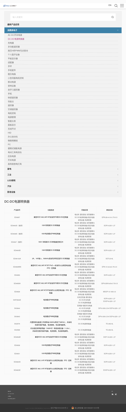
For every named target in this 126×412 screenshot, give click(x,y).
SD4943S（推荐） (17, 226)
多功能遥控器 (14, 46)
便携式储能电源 (15, 148)
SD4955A (17, 283)
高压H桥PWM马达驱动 (18, 50)
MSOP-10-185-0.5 (109, 292)
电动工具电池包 (15, 152)
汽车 (9, 186)
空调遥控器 (13, 109)
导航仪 (11, 101)
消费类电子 (12, 30)
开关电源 (12, 160)
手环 (10, 66)
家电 (9, 168)
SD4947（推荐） (17, 242)
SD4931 (17, 354)
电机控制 (12, 113)
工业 (9, 174)
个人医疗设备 (14, 54)
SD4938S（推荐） (17, 234)
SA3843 (17, 317)
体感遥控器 (13, 97)
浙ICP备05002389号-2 (59, 408)
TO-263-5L (109, 324)
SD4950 (17, 275)
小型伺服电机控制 (16, 78)
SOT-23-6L (109, 259)
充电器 (11, 42)
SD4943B (17, 250)
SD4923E (17, 370)
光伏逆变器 (81, 297)
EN (110, 5)
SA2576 (17, 324)
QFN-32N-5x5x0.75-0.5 (109, 283)
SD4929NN (17, 267)
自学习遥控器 (14, 89)
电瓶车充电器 (87, 306)
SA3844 (17, 308)
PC (9, 144)
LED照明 (11, 180)
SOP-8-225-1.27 (109, 226)
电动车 (77, 214)
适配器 (11, 62)
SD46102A (17, 259)
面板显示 (12, 124)
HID (9, 132)
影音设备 (11, 192)
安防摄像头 (91, 214)
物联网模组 (13, 140)
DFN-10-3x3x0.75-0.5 (109, 267)
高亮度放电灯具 (15, 163)
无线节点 (12, 128)
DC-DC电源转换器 (16, 38)
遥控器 (11, 105)
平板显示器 (13, 58)
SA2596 (17, 330)
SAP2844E (17, 300)
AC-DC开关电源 (15, 35)
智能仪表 (12, 121)
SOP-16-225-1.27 (109, 337)
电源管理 (12, 117)
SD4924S (17, 362)
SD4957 (17, 217)
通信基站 (83, 214)
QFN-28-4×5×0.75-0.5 (109, 217)
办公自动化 (13, 136)
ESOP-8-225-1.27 (109, 301)
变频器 (79, 306)
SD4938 (17, 345)
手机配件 (12, 70)
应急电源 (12, 156)
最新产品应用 (13, 24)
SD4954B (17, 337)
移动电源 (12, 82)
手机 (10, 93)
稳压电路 (12, 74)
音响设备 (12, 85)
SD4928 (17, 292)
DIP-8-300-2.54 (103, 308)
